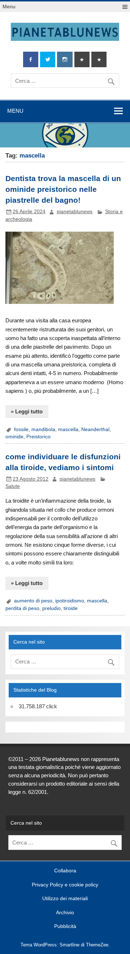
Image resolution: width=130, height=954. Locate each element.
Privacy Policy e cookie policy (65, 885)
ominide (14, 436)
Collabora (65, 870)
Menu (9, 6)
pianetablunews (74, 211)
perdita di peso (22, 608)
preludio (51, 608)
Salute (12, 486)
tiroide (71, 608)
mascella (68, 429)
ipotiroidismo (69, 600)
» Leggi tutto (27, 411)
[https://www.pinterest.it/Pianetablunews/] (82, 59)
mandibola (43, 429)
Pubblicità (65, 926)
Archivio (65, 912)
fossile (21, 429)
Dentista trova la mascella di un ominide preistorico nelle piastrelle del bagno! (63, 189)
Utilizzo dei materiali (65, 898)
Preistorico (38, 436)
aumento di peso (33, 600)
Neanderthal (95, 429)
